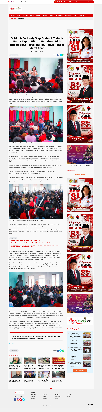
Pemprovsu (68, 15)
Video (14, 18)
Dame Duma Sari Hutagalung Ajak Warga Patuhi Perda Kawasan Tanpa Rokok (76, 335)
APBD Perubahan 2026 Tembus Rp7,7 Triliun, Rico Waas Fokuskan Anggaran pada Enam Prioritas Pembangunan (76, 363)
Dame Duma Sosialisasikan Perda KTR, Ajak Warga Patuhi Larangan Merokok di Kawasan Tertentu (75, 342)
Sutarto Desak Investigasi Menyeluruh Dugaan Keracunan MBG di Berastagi (75, 1)
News (51, 15)
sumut (56, 398)
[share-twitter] (61, 55)
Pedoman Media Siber (93, 409)
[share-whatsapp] (63, 55)
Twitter (24, 401)
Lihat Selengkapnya (79, 370)
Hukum (25, 15)
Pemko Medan (59, 15)
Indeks (13, 15)
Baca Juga (71, 170)
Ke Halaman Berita (79, 174)
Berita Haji (21, 18)
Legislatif (38, 15)
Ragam (81, 15)
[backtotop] (51, 389)
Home (12, 2)
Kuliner (31, 15)
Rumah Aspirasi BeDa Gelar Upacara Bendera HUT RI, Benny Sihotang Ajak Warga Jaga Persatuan (76, 349)
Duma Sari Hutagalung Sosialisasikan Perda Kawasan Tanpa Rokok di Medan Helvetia (76, 356)
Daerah (19, 15)
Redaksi (90, 407)
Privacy (89, 411)
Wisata (45, 398)
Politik (76, 15)
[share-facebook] (58, 55)
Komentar (14, 55)
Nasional (45, 15)
